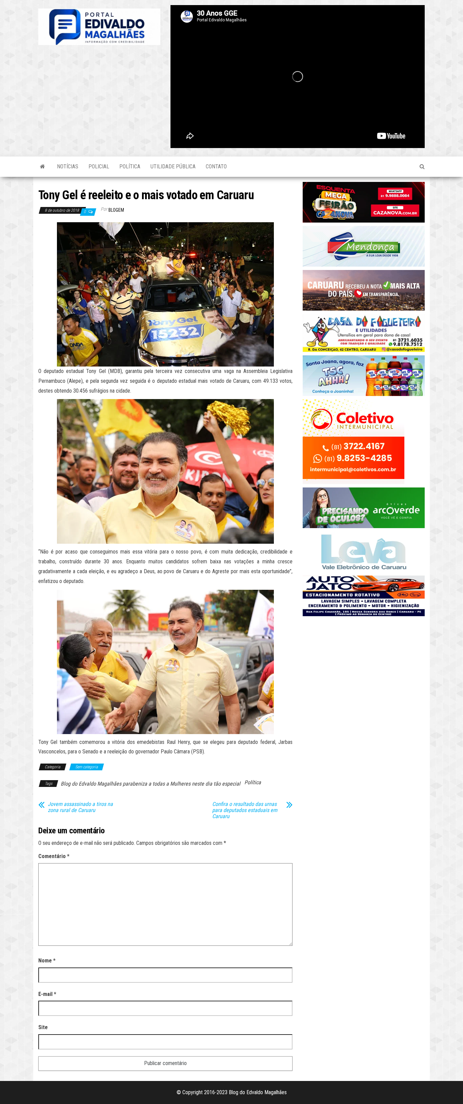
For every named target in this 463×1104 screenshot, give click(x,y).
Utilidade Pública (173, 166)
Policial (98, 166)
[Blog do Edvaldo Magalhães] (42, 167)
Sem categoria (86, 767)
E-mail (47, 994)
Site (43, 1027)
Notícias (67, 166)
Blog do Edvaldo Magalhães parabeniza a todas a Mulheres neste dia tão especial (150, 783)
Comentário (53, 856)
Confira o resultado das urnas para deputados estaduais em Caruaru (244, 810)
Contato (216, 166)
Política (129, 166)
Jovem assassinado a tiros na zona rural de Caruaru (80, 807)
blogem (116, 210)
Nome (47, 960)
